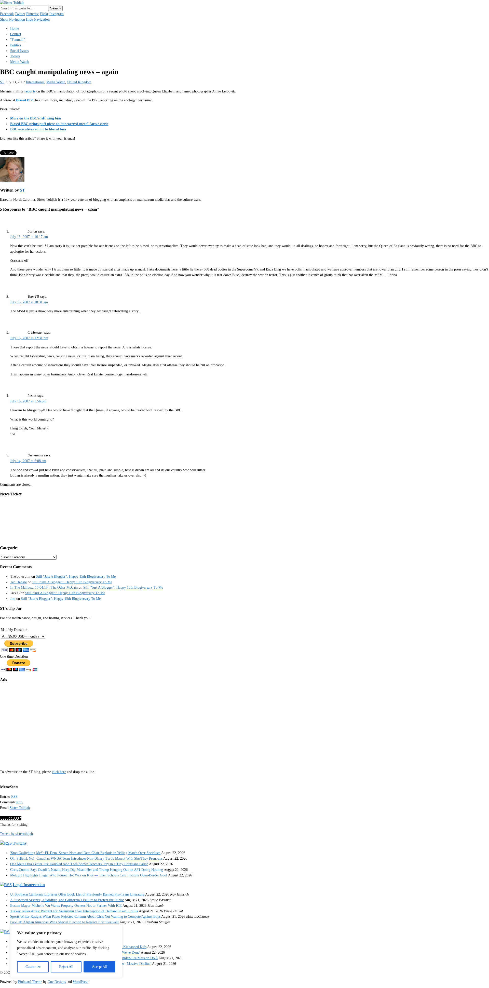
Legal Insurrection (29, 885)
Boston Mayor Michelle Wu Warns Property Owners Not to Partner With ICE (66, 906)
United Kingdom (79, 82)
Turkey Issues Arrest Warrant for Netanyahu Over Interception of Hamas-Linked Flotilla (74, 911)
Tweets (15, 56)
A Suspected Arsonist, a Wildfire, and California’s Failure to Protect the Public (67, 900)
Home (14, 28)
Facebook (7, 14)
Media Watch (19, 62)
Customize (32, 967)
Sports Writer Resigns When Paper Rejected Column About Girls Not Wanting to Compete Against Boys (85, 916)
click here (59, 772)
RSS (14, 796)
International (35, 82)
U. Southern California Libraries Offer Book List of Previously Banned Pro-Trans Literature (77, 894)
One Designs (57, 982)
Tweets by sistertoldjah (16, 834)
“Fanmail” (17, 40)
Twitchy (20, 843)
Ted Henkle (18, 582)
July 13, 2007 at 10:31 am (29, 302)
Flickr (44, 14)
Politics (15, 45)
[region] (66, 951)
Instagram (56, 14)
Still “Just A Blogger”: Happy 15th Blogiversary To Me (76, 576)
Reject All (66, 967)
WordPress (80, 982)
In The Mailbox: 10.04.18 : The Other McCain (44, 587)
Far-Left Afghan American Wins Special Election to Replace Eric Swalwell (64, 922)
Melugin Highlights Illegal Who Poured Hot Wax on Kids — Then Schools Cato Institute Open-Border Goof (88, 875)
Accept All (99, 967)
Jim (12, 599)
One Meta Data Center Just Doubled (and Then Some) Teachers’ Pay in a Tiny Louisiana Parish (79, 864)
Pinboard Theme (30, 982)
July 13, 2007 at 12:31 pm (29, 338)
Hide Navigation (38, 19)
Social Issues (19, 51)
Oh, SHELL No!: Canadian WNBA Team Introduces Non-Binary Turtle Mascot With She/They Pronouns (86, 858)
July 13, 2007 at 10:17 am (29, 237)
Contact (15, 34)
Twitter (20, 14)
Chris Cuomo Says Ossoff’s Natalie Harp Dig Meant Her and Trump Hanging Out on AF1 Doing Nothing (86, 870)
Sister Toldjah (20, 808)
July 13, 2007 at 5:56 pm (28, 401)
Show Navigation (12, 19)
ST (2, 82)
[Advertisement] (153, 722)
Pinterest (32, 14)
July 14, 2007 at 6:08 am (28, 461)
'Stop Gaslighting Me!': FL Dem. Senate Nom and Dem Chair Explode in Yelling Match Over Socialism (85, 853)
